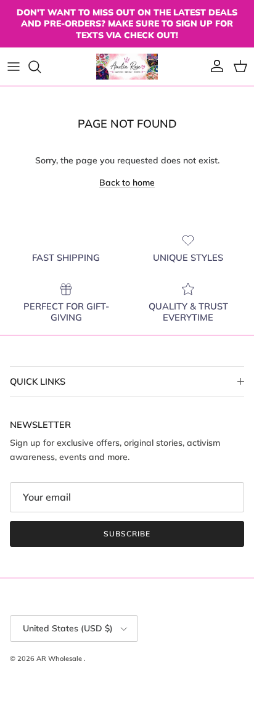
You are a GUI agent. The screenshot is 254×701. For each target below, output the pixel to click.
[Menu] (13, 66)
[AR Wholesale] (127, 67)
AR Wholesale (60, 658)
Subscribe (127, 533)
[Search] (40, 66)
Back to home (127, 182)
